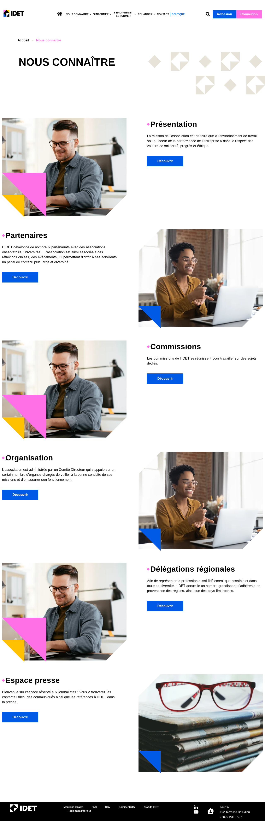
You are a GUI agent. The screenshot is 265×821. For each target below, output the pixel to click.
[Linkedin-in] (196, 807)
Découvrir (165, 161)
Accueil (23, 40)
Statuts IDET (151, 807)
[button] (208, 14)
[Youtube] (196, 812)
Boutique (178, 14)
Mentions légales (73, 807)
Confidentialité (127, 807)
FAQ (94, 807)
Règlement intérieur (79, 810)
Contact (163, 14)
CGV (107, 807)
